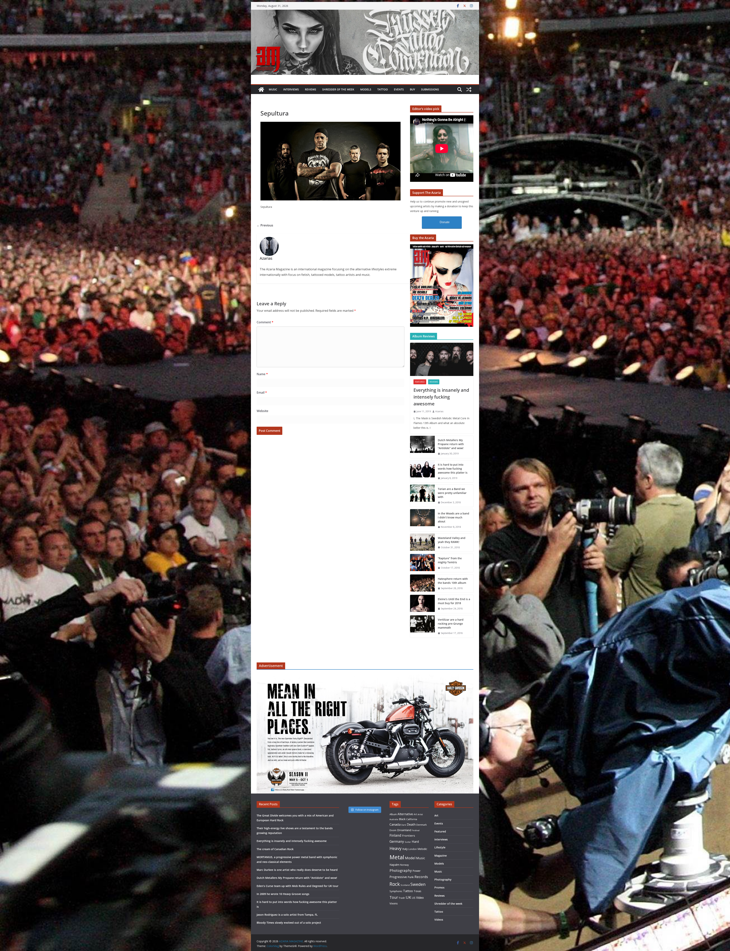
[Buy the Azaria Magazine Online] (441, 246)
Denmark (421, 824)
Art (415, 814)
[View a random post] (468, 89)
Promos (439, 887)
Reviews (310, 89)
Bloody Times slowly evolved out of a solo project (289, 922)
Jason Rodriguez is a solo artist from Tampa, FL (287, 914)
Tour (394, 897)
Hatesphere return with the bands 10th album (453, 581)
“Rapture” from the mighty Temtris (450, 560)
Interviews (291, 89)
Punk (411, 877)
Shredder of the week (338, 89)
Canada (395, 824)
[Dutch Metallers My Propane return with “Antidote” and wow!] (422, 447)
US (413, 898)
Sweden (418, 884)
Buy (412, 89)
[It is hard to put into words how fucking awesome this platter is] (422, 471)
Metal (397, 857)
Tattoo (382, 89)
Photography (401, 870)
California (411, 819)
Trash (402, 898)
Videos (438, 919)
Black (402, 819)
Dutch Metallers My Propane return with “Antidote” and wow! (451, 444)
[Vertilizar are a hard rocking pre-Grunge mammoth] (422, 626)
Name (262, 374)
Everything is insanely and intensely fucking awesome (441, 397)
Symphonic (396, 891)
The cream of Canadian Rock (275, 849)
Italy (405, 849)
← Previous (265, 225)
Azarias (439, 411)
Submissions (430, 89)
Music (273, 89)
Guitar (408, 842)
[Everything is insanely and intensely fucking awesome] (441, 359)
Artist (420, 814)
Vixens (394, 903)
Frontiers (408, 835)
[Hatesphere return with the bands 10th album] (422, 583)
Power (417, 871)
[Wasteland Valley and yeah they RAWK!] (422, 543)
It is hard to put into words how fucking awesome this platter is (452, 468)
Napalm (394, 864)
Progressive (398, 877)
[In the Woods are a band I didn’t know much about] (422, 520)
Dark (403, 824)
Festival (416, 830)
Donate (445, 222)
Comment (265, 322)
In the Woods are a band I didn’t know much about (453, 517)
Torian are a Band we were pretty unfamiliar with (452, 493)
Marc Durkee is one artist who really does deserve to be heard (297, 870)
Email (262, 392)
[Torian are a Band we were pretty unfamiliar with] (422, 496)
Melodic (422, 849)
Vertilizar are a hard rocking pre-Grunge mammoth (450, 623)
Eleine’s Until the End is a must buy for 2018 (454, 601)
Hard (415, 841)
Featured (420, 382)
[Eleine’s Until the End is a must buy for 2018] (422, 604)
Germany (397, 841)
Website (262, 411)
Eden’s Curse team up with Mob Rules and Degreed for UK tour (297, 886)
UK (408, 897)
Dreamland (404, 830)
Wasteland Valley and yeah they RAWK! (451, 540)
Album (393, 814)
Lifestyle (439, 847)
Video (420, 898)
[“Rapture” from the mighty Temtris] (422, 563)
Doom (393, 830)
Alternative (405, 814)
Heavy (396, 848)
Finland (395, 835)
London (412, 849)
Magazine (440, 855)
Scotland (405, 885)
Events (399, 89)
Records (421, 876)
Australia (394, 819)
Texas (417, 891)
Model (410, 857)
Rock (395, 884)
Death (411, 824)
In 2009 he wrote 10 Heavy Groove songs (283, 894)
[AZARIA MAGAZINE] (365, 12)
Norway (404, 864)
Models (365, 89)
